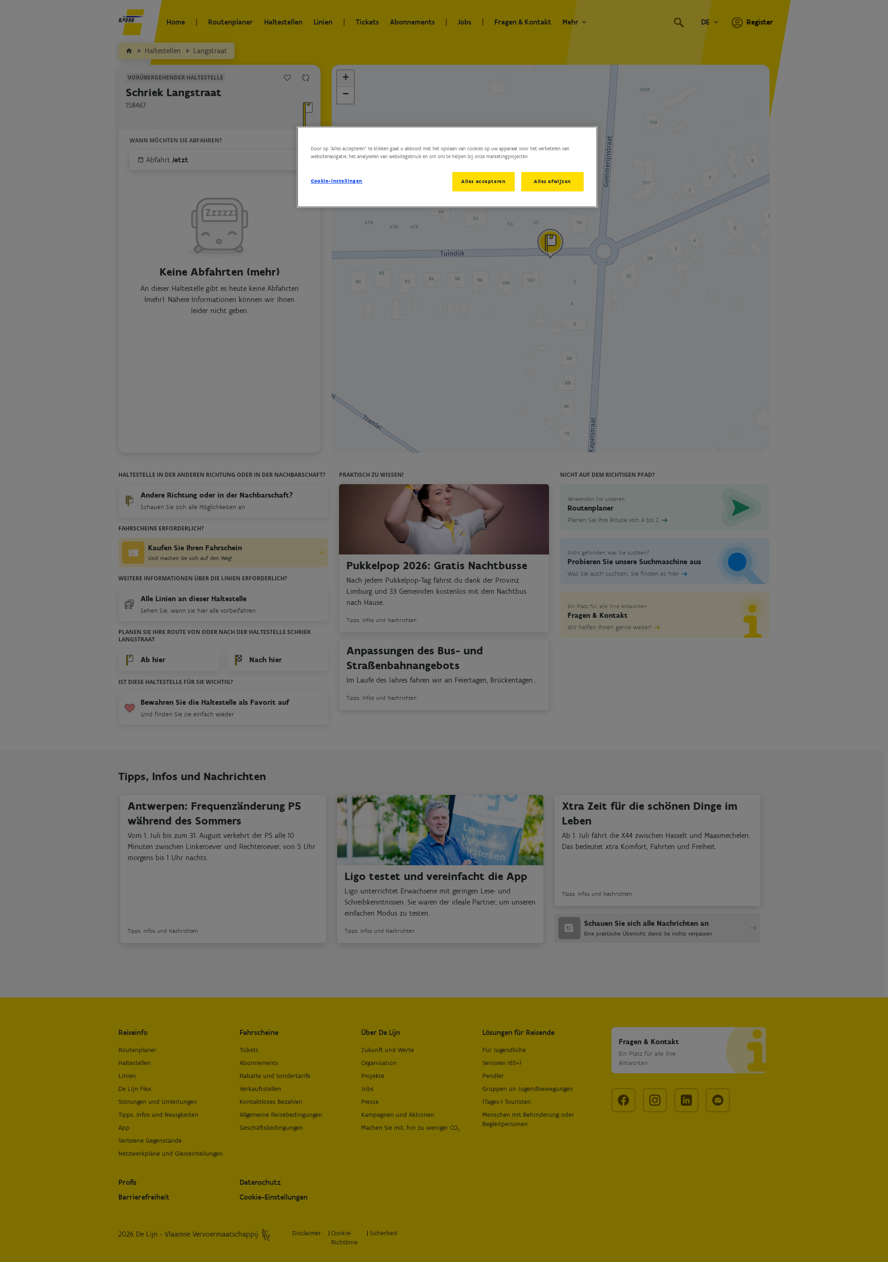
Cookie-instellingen (337, 181)
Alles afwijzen (552, 181)
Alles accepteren (483, 181)
